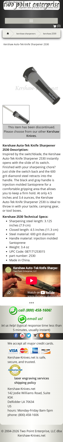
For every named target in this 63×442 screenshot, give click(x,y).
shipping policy (25, 383)
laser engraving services (31, 378)
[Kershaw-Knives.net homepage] (6, 33)
